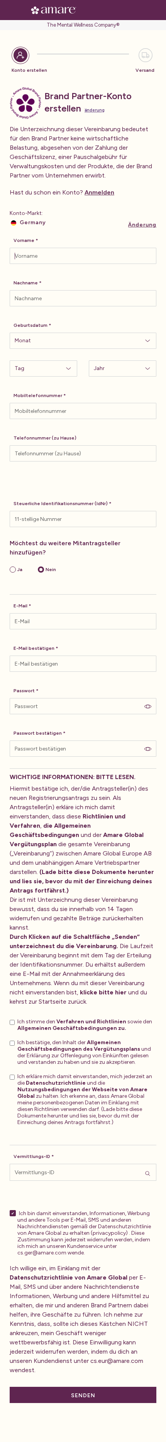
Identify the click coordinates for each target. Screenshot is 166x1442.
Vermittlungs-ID (32, 1156)
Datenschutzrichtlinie (56, 1083)
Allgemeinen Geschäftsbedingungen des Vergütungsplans (78, 1045)
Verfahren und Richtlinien (91, 1021)
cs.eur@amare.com (116, 1360)
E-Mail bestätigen (34, 648)
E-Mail (20, 606)
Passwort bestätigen (38, 733)
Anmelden (99, 192)
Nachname (26, 283)
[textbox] (83, 256)
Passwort (24, 690)
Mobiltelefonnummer (38, 395)
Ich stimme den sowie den (84, 1024)
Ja (19, 569)
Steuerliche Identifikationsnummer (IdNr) (61, 503)
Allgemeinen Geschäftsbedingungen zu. (71, 1028)
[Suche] (147, 1172)
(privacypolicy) (109, 1233)
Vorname (24, 240)
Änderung (95, 110)
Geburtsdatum (30, 325)
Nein (51, 569)
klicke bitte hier (103, 992)
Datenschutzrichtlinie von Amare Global (68, 1277)
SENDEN (83, 1395)
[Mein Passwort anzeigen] (147, 706)
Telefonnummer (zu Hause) (45, 438)
